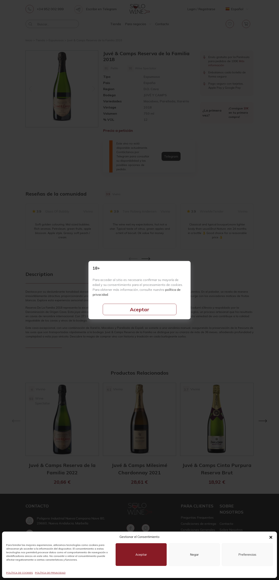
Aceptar (139, 309)
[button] (271, 537)
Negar (194, 554)
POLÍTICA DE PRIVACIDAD (50, 572)
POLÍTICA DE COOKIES (19, 572)
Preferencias (247, 554)
